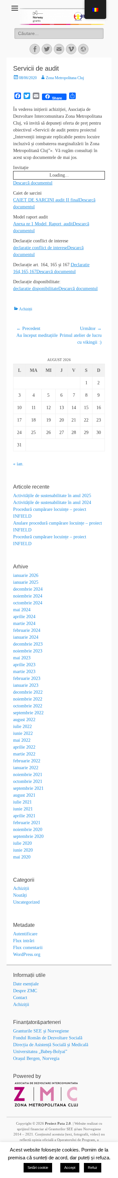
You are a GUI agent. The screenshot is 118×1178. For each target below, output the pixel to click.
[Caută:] (59, 33)
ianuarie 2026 (25, 575)
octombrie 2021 (27, 781)
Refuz (92, 1167)
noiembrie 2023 (27, 651)
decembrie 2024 (28, 589)
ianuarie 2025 (25, 582)
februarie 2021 (26, 822)
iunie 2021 (23, 808)
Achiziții (25, 309)
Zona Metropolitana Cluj (65, 78)
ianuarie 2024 (25, 637)
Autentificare (25, 933)
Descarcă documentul (32, 183)
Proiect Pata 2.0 (58, 1123)
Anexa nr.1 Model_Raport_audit (43, 223)
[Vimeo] (71, 49)
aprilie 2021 (24, 815)
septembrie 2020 (28, 836)
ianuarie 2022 (25, 767)
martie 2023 (24, 671)
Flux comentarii (28, 947)
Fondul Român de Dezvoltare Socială (47, 1037)
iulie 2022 (22, 726)
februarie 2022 (26, 760)
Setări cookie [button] (38, 1167)
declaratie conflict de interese (40, 247)
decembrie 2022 (28, 692)
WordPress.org (26, 954)
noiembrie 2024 (27, 596)
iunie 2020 (23, 850)
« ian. (18, 463)
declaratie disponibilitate (35, 288)
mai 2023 (21, 657)
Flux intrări (23, 940)
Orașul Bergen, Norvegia (36, 1058)
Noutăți (20, 895)
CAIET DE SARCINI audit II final (46, 200)
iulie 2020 (22, 843)
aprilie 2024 (24, 616)
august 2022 (24, 719)
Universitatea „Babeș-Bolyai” (40, 1051)
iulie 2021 (22, 802)
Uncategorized (26, 902)
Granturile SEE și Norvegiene (41, 1031)
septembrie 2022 (28, 712)
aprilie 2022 (24, 747)
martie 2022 (24, 754)
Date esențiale (26, 983)
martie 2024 (24, 623)
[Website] (83, 49)
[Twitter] (47, 49)
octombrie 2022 (27, 705)
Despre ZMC (25, 990)
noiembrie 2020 (27, 829)
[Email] (59, 49)
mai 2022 (21, 740)
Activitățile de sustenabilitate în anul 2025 (52, 495)
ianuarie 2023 (25, 685)
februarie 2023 (26, 678)
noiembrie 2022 (27, 699)
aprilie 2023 (24, 664)
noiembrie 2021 (27, 774)
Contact (20, 997)
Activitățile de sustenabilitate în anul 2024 (52, 502)
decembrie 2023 (28, 644)
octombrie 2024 (27, 602)
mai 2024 (21, 609)
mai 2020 (21, 857)
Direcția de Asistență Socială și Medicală (50, 1044)
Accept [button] (69, 1167)
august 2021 (24, 795)
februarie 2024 (26, 630)
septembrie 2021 (28, 788)
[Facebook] (35, 49)
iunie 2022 (23, 733)
